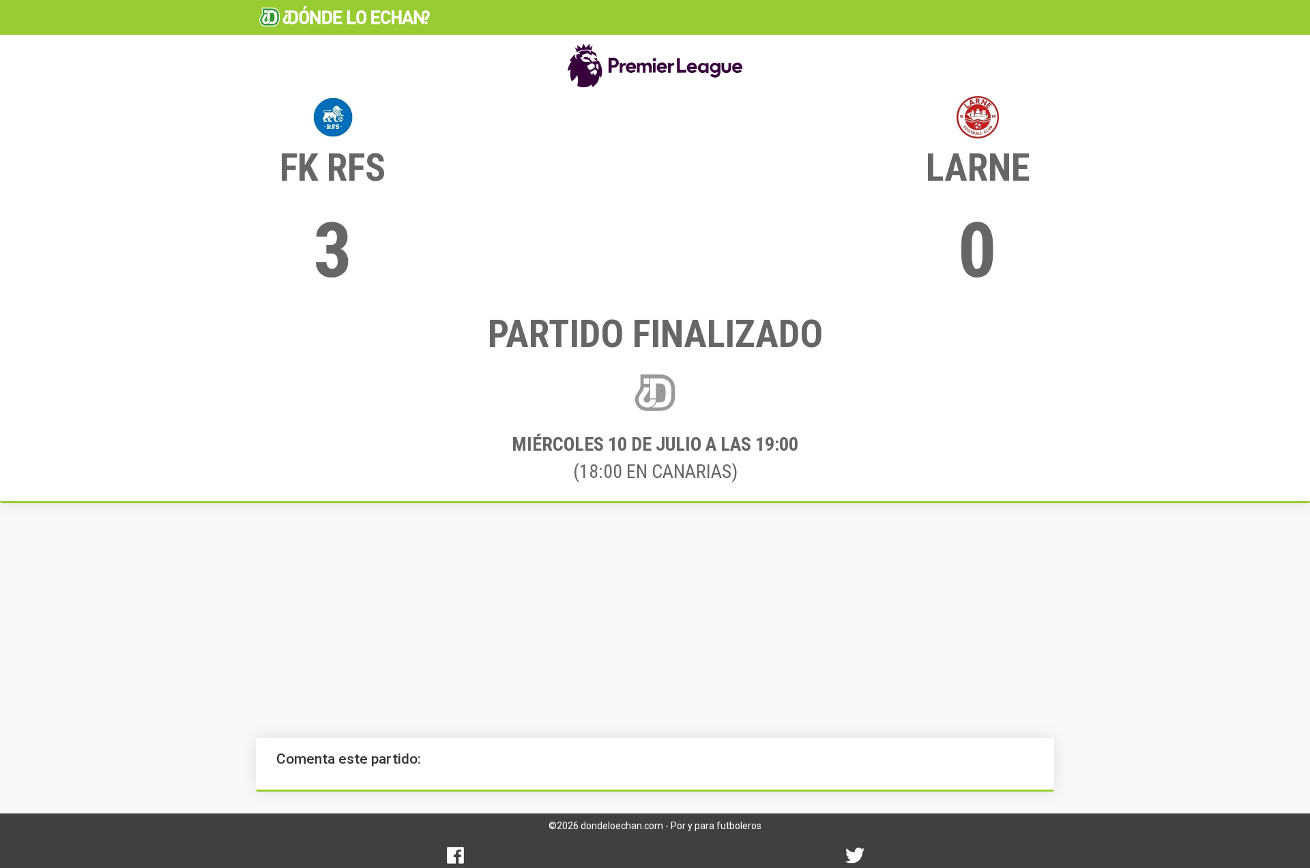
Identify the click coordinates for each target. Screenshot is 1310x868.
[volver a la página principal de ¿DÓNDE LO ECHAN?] (344, 17)
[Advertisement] (655, 620)
